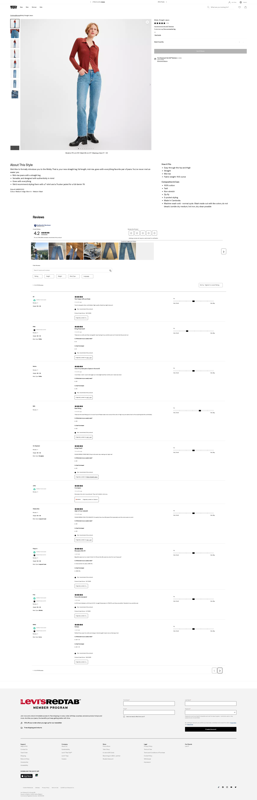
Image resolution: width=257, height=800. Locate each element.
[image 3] (82, 148)
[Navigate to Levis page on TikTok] (219, 788)
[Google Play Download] (42, 776)
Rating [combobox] (36, 276)
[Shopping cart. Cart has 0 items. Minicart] (246, 7)
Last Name (188, 700)
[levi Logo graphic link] (13, 7)
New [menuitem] (21, 7)
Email (125, 709)
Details (103, 2)
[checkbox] (124, 717)
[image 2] (80, 148)
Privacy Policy (233, 722)
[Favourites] (240, 7)
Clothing (12, 15)
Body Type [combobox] (73, 276)
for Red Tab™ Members (164, 26)
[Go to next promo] (166, 2)
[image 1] (78, 148)
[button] (157, 35)
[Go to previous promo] (90, 2)
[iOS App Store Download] (27, 776)
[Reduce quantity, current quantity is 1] (235, 42)
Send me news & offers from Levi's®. (135, 716)
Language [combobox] (86, 276)
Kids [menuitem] (41, 7)
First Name (126, 700)
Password (187, 709)
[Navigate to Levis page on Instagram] (227, 788)
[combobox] (212, 285)
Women (17, 15)
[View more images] (14, 148)
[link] (37, 787)
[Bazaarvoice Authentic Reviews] (42, 225)
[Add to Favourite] (147, 22)
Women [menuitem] (34, 7)
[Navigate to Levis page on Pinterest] (223, 788)
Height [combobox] (48, 276)
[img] (235, 712)
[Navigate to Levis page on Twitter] (235, 788)
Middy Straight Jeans (91, 477)
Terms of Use (190, 724)
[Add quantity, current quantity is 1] (243, 42)
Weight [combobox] (60, 276)
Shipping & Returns (162, 61)
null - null (89, 357)
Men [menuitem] (27, 7)
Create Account (210, 729)
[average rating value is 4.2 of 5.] (160, 23)
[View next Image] (150, 84)
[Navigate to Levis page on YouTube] (231, 788)
